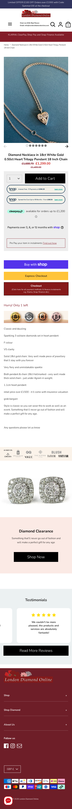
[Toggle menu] (10, 24)
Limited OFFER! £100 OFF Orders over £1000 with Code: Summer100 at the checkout (36, 4)
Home (6, 45)
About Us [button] (9, 724)
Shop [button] (7, 695)
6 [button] (42, 145)
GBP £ (10, 769)
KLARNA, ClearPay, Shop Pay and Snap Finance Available (36, 34)
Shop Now (36, 557)
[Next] (67, 146)
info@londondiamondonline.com (37, 25)
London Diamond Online (28, 799)
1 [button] (27, 145)
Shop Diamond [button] (12, 710)
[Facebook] (6, 745)
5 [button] (39, 145)
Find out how (50, 243)
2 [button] (30, 145)
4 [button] (36, 145)
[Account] (60, 22)
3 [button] (33, 145)
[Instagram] (12, 745)
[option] (36, 35)
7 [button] (45, 145)
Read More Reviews (36, 650)
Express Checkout (36, 276)
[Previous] (5, 146)
